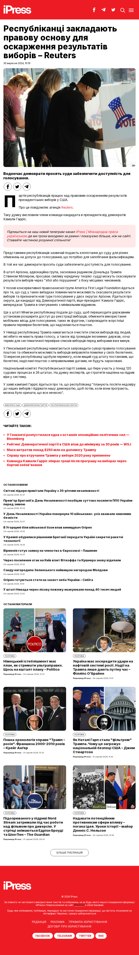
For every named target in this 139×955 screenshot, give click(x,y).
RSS (101, 935)
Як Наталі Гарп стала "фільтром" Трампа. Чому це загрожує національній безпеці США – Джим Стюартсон (104, 746)
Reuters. (67, 207)
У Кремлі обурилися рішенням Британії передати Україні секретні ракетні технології (63, 539)
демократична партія (35, 405)
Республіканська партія (64, 405)
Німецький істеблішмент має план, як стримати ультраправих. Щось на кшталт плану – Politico (33, 665)
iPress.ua (79, 905)
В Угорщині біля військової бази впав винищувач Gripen (47, 527)
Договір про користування (69, 926)
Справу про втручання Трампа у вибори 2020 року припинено (58, 455)
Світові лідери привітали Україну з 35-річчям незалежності (51, 490)
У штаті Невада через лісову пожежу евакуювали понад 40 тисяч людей (62, 589)
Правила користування (88, 922)
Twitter (85, 935)
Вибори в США (12, 405)
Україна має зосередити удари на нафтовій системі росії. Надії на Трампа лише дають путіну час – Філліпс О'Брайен (103, 667)
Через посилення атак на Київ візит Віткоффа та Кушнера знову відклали (62, 560)
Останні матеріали (17, 604)
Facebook (42, 935)
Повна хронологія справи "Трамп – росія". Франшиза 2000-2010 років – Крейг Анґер (34, 744)
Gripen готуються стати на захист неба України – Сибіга (48, 580)
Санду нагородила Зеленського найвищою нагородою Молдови (55, 570)
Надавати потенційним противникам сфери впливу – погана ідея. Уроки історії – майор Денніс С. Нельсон (103, 824)
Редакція (39, 922)
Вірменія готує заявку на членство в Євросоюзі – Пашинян (50, 550)
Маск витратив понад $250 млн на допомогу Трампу (51, 450)
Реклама (58, 922)
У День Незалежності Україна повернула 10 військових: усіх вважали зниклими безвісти (67, 515)
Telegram (64, 935)
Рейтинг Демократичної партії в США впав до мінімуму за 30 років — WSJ (69, 444)
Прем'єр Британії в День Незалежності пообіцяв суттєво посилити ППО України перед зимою (67, 502)
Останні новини (15, 484)
